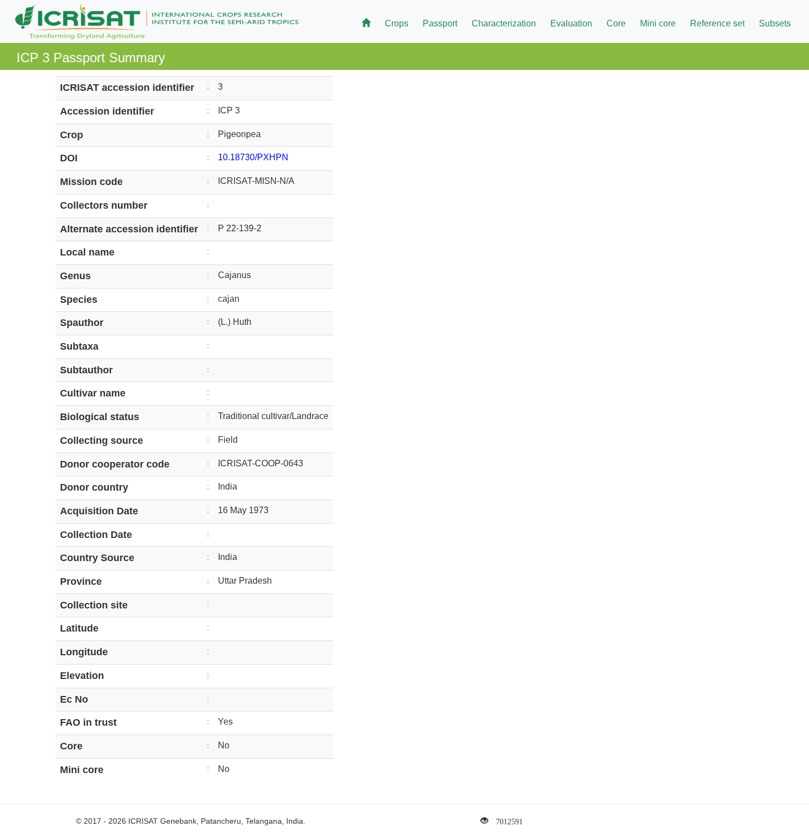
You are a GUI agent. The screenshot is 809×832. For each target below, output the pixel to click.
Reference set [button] (717, 23)
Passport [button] (440, 23)
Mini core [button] (658, 23)
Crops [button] (396, 23)
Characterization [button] (504, 23)
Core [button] (616, 23)
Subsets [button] (775, 23)
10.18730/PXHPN (253, 157)
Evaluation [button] (571, 23)
